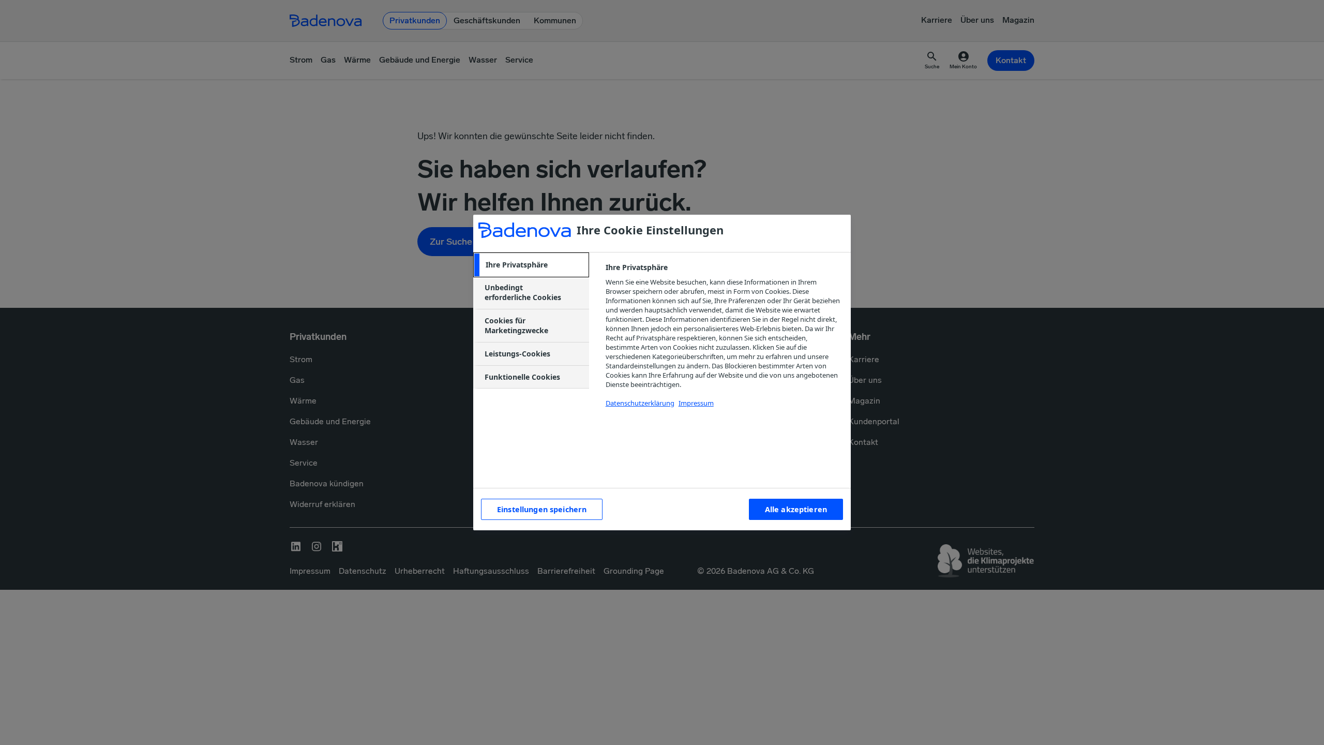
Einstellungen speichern (541, 509)
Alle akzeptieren (796, 509)
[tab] (531, 265)
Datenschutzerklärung (640, 403)
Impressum (696, 403)
